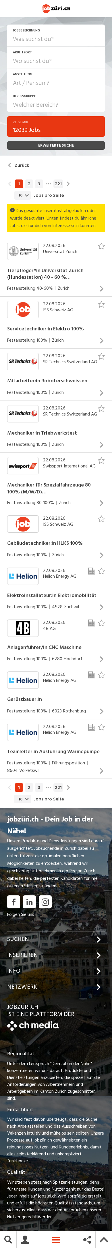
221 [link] (58, 184)
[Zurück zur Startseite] (33, 1029)
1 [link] (19, 184)
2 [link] (29, 184)
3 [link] (39, 184)
